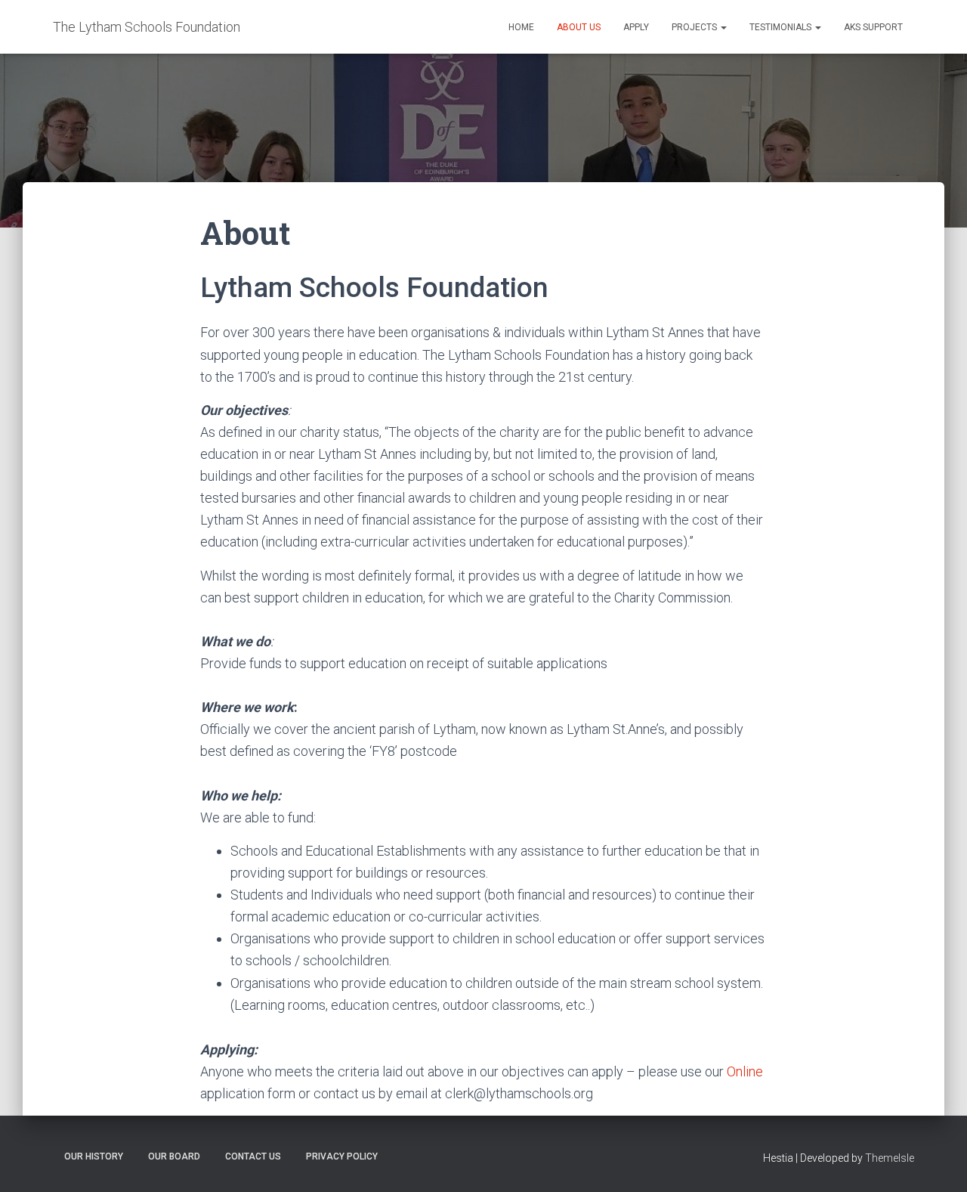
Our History (93, 1156)
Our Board (174, 1156)
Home (521, 27)
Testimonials (781, 27)
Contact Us (253, 1156)
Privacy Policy (342, 1156)
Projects (695, 27)
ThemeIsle (889, 1158)
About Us (579, 27)
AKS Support (873, 27)
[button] (723, 27)
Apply (636, 27)
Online (745, 1071)
